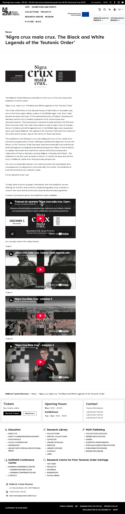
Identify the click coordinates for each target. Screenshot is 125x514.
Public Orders (66, 506)
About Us (12, 433)
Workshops (14, 445)
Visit (27, 7)
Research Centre (34, 16)
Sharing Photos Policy (91, 506)
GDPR (115, 510)
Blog (38, 21)
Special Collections (57, 436)
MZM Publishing (95, 429)
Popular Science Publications (100, 445)
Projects (46, 12)
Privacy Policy (111, 506)
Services (51, 445)
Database (51, 470)
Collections (32, 12)
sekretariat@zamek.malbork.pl (22, 495)
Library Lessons (54, 448)
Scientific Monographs (97, 442)
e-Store (29, 21)
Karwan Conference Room (23, 472)
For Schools (14, 439)
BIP (76, 506)
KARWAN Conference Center (21, 461)
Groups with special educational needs (24, 449)
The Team (51, 464)
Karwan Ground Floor (21, 470)
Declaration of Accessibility (97, 510)
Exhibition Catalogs (95, 436)
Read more (30, 413)
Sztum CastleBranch (117, 19)
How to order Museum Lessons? (23, 436)
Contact (51, 451)
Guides (89, 439)
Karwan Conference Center (21, 467)
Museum (49, 16)
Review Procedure (94, 451)
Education (14, 429)
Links (49, 454)
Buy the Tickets (12, 413)
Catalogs (52, 439)
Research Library (57, 429)
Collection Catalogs (96, 433)
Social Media (53, 475)
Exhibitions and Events (44, 7)
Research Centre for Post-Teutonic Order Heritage (77, 459)
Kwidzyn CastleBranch (101, 19)
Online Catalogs (55, 442)
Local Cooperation (17, 442)
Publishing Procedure (96, 448)
